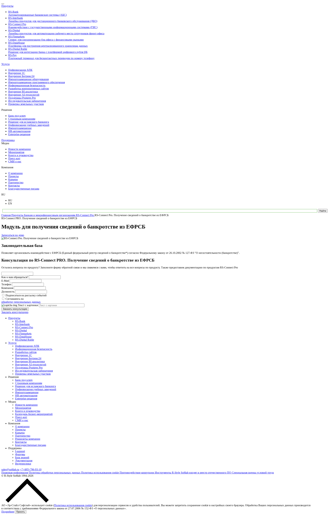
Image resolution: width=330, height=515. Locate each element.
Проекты (20, 429)
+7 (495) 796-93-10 (30, 469)
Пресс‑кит (21, 417)
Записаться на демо (12, 235)
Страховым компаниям (28, 383)
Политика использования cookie (100, 472)
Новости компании (26, 404)
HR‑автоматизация (26, 395)
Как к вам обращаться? (14, 277)
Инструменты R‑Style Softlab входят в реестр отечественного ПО (193, 472)
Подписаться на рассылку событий (26, 295)
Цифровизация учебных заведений (35, 389)
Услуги (5, 64)
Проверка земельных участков (33, 373)
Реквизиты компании (27, 438)
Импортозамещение (26, 392)
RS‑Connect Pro (24, 327)
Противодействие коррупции (137, 472)
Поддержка (8, 140)
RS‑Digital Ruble (24, 339)
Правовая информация (14, 472)
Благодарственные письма (30, 445)
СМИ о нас (21, 420)
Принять (20, 512)
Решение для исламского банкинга (35, 386)
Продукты (7, 5)
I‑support (20, 451)
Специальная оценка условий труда (253, 472)
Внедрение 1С (23, 355)
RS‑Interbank (22, 324)
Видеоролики (23, 463)
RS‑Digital (21, 330)
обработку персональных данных (21, 301)
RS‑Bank (20, 321)
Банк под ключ (23, 380)
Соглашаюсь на (21, 300)
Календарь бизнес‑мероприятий (34, 414)
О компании (22, 426)
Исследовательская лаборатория (34, 370)
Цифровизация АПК (27, 345)
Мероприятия (23, 407)
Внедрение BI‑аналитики (30, 361)
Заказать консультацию (15, 309)
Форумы (20, 454)
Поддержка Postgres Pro (29, 367)
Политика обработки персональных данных (55, 472)
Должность (7, 291)
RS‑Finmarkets (23, 333)
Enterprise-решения (26, 398)
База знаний (22, 457)
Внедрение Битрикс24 (28, 358)
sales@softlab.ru (10, 469)
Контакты (21, 441)
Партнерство (22, 435)
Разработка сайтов (26, 352)
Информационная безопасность (33, 349)
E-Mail (5, 280)
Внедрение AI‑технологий (30, 364)
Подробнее (7, 511)
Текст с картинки (28, 305)
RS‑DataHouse (23, 336)
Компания (7, 287)
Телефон (6, 284)
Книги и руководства (27, 411)
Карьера (20, 432)
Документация (23, 460)
